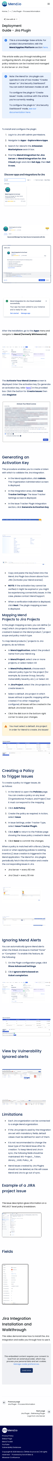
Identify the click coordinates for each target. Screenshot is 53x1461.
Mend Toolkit (7, 1441)
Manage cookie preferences (26, 1364)
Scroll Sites (26, 1454)
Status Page (7, 1438)
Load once (26, 1370)
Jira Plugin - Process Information (26, 11)
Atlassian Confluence (11, 1457)
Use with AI (10, 19)
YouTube (5, 1444)
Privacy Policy (7, 1436)
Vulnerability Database (11, 1447)
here (45, 47)
